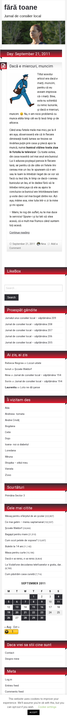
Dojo (7, 438)
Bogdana (10, 426)
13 (16, 607)
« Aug (7, 627)
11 (58, 601)
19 (8, 612)
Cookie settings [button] (47, 707)
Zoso (8, 475)
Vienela (9, 468)
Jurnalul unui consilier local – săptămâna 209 (30, 318)
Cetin (8, 432)
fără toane (20, 7)
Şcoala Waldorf (23, 369)
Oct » (16, 627)
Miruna (9, 456)
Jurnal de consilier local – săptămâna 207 (28, 330)
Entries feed (12, 685)
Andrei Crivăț (12, 420)
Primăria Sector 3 (15, 495)
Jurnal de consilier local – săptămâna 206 (28, 336)
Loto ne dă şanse (30, 387)
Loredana (10, 450)
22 (33, 612)
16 (41, 607)
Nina (43, 243)
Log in (8, 679)
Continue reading (19, 232)
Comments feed (14, 691)
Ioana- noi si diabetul (17, 444)
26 (8, 617)
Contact (9, 652)
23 (41, 612)
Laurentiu (11, 387)
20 (16, 612)
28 (25, 617)
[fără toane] (33, 32)
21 (25, 612)
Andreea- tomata (14, 413)
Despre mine (12, 658)
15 (33, 607)
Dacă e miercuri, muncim (31, 66)
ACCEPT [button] (33, 712)
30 (41, 617)
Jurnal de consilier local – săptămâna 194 (37, 375)
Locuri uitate (34, 363)
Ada (7, 407)
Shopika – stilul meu (16, 462)
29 (33, 617)
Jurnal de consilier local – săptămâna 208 (28, 324)
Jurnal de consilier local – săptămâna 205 (28, 342)
